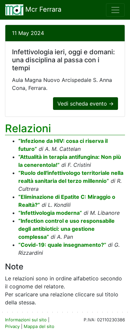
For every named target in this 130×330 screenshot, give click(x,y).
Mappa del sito (39, 326)
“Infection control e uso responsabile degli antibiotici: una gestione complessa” (66, 228)
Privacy (12, 326)
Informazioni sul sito (26, 319)
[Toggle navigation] (115, 10)
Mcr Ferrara (42, 9)
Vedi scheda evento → (85, 103)
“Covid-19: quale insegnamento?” (62, 244)
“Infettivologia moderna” (50, 212)
